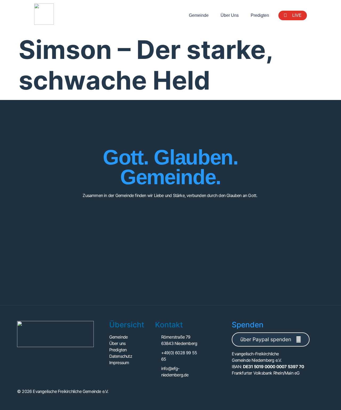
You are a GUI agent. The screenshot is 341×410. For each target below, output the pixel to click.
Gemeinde (199, 15)
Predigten (260, 15)
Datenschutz (120, 356)
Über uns (230, 15)
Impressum (119, 362)
